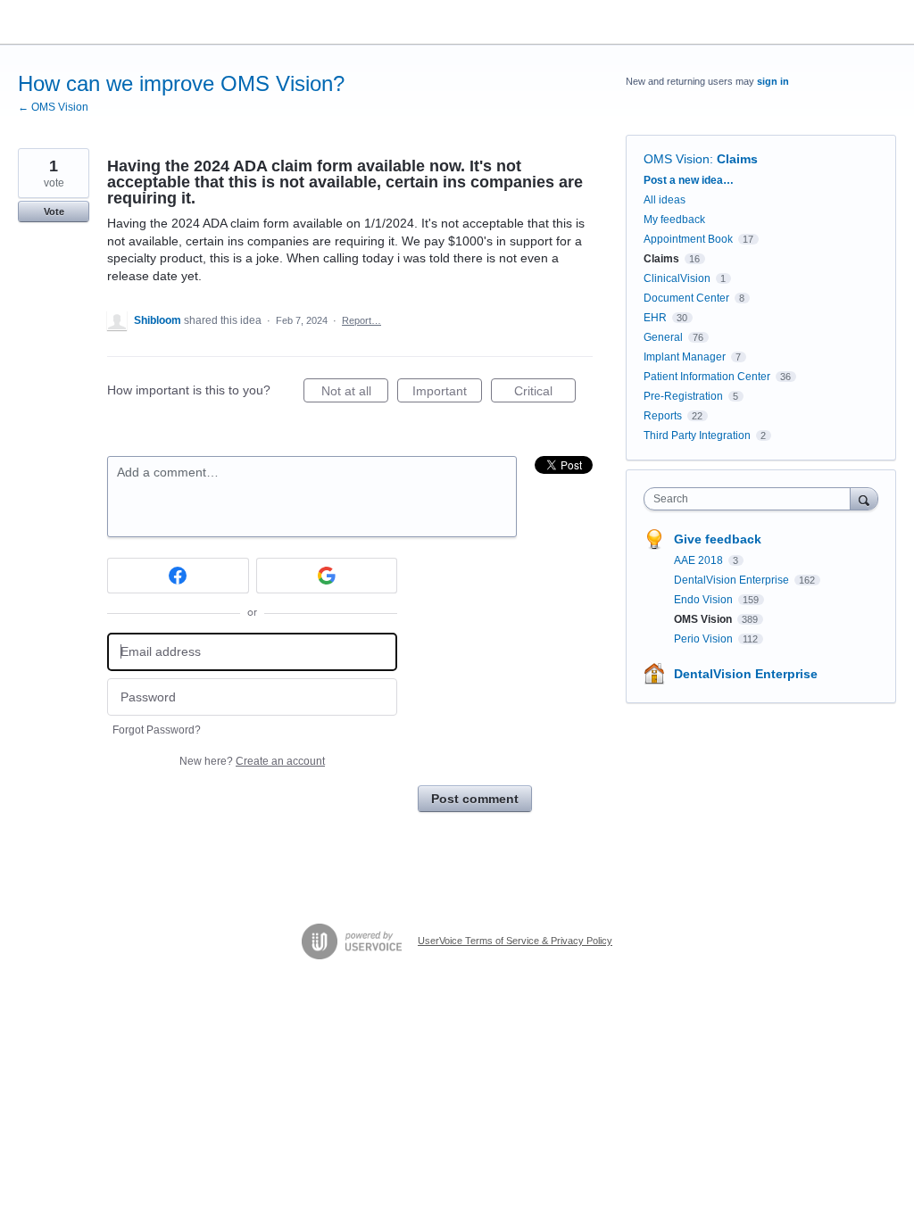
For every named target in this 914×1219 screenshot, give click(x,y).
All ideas (665, 200)
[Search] (864, 498)
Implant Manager (685, 357)
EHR (655, 317)
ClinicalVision (677, 278)
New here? (252, 761)
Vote (54, 211)
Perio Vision (704, 639)
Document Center (686, 298)
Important (447, 393)
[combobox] (751, 499)
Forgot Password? (156, 730)
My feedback (674, 219)
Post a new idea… (689, 180)
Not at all (354, 393)
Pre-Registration (683, 396)
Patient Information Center (707, 376)
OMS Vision (677, 159)
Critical (545, 393)
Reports (663, 416)
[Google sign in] (327, 575)
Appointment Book (688, 239)
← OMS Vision (53, 107)
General (663, 337)
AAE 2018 (700, 560)
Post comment (475, 799)
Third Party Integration (697, 435)
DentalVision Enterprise (733, 580)
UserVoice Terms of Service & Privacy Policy (515, 940)
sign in (773, 81)
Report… (361, 320)
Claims (737, 159)
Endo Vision (704, 599)
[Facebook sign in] (178, 575)
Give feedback (717, 539)
